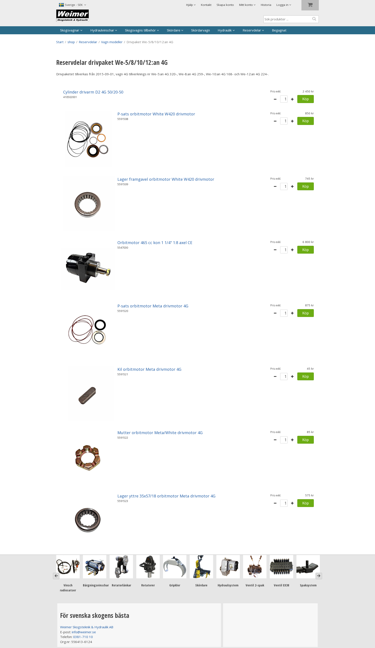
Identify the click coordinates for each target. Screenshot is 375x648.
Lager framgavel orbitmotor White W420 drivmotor (165, 179)
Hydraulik (225, 30)
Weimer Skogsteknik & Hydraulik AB (86, 627)
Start (60, 42)
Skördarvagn (200, 30)
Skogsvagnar (69, 30)
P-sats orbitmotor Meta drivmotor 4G (152, 305)
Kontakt (206, 5)
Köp (305, 98)
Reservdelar (252, 30)
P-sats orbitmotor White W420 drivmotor (156, 113)
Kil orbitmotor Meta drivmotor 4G (149, 369)
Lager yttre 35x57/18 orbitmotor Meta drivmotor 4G (166, 496)
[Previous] (56, 576)
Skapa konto (225, 5)
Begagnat (279, 30)
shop (71, 42)
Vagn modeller (112, 42)
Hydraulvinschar (102, 30)
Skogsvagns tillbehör (140, 30)
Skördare (173, 30)
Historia (266, 5)
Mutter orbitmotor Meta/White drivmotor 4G (160, 432)
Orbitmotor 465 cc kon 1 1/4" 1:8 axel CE (154, 242)
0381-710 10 (83, 637)
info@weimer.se (84, 632)
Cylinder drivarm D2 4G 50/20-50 (93, 92)
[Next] (319, 576)
